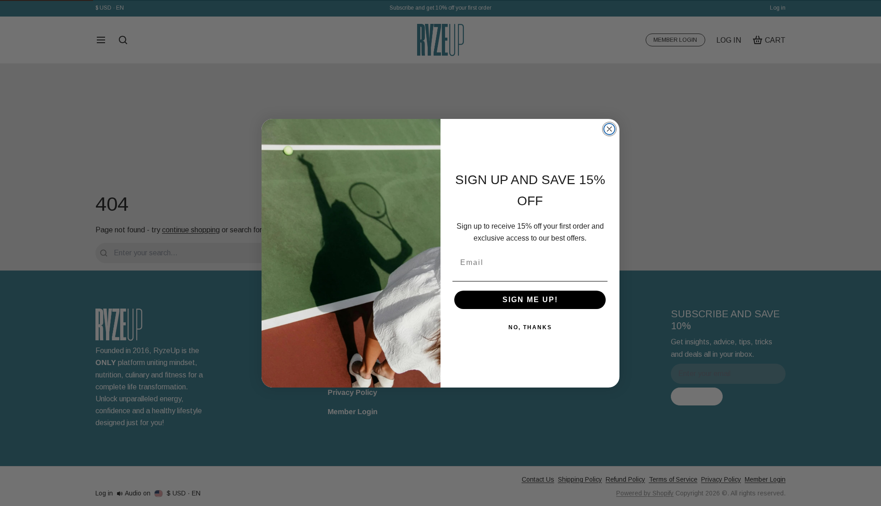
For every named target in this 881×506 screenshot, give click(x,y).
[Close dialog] (609, 129)
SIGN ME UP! (530, 300)
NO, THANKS (530, 327)
